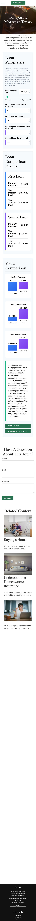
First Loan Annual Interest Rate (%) (16, 105)
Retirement (18, 915)
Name (4, 459)
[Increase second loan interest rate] (29, 131)
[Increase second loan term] (29, 141)
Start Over (13, 426)
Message (5, 481)
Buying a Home (15, 540)
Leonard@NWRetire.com (18, 906)
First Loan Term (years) (15, 116)
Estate (18, 920)
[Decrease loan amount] (29, 93)
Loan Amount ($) (11, 92)
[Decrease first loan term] (29, 122)
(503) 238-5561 (20, 893)
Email (4, 470)
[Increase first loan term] (29, 120)
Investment (18, 918)
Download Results (17, 431)
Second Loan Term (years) (16, 138)
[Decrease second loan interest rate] (29, 134)
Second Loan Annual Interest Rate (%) (17, 127)
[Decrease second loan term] (29, 143)
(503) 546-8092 (20, 891)
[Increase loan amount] (29, 90)
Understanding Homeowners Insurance (15, 582)
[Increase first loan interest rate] (29, 110)
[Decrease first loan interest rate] (29, 112)
